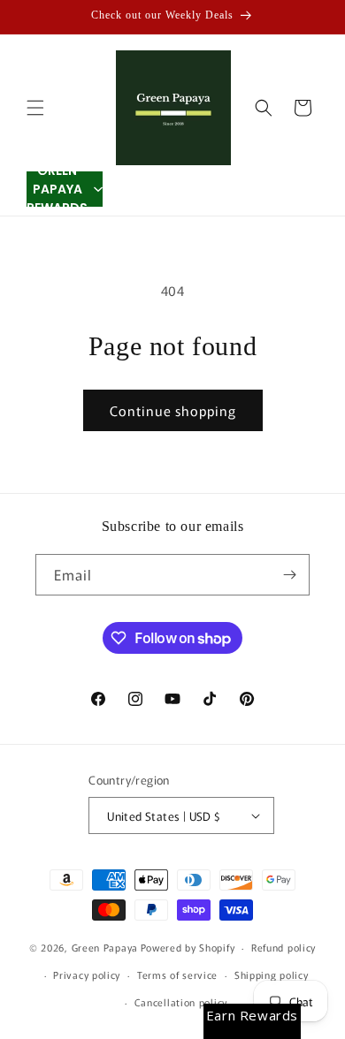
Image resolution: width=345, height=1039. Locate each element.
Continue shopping (173, 410)
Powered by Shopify (188, 947)
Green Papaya (105, 947)
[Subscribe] (289, 574)
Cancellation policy (180, 1002)
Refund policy (283, 947)
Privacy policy (86, 974)
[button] (35, 107)
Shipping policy (271, 974)
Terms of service (177, 974)
